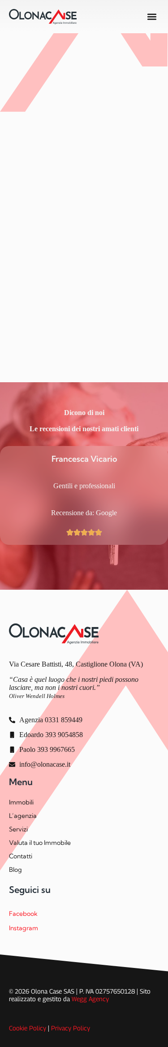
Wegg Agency (90, 999)
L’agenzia (23, 816)
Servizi (18, 829)
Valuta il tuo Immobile (40, 843)
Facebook (23, 914)
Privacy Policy (70, 1028)
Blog (15, 870)
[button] (151, 16)
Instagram (23, 928)
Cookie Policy (27, 1028)
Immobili (21, 802)
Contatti (20, 856)
